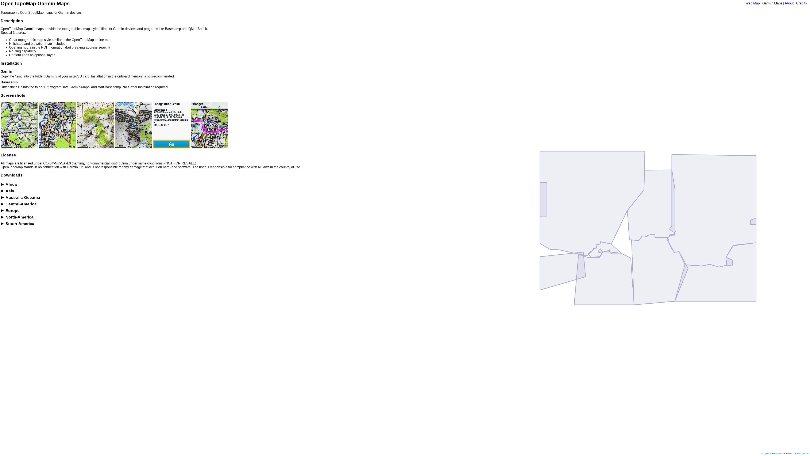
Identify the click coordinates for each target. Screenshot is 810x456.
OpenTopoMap (801, 453)
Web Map (752, 3)
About (789, 3)
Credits (801, 3)
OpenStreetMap (772, 453)
